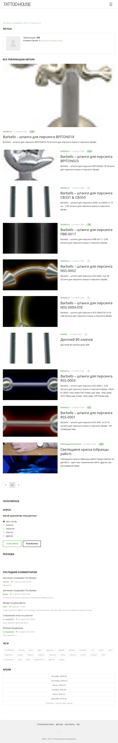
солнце (94, 654)
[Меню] (110, 4)
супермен (8, 659)
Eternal (9, 532)
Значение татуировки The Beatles (19, 578)
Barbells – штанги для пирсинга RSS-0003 (86, 378)
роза (63, 654)
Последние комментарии (52, 40)
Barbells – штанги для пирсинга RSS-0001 (86, 414)
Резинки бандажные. (13, 628)
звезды (72, 650)
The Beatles (9, 650)
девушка (50, 650)
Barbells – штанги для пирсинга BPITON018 (38, 136)
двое (40, 650)
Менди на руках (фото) (14, 602)
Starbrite (10, 528)
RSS (78, 724)
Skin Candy (11, 521)
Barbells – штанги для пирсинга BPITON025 (86, 158)
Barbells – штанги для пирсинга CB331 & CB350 (86, 195)
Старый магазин (45, 724)
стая (103, 654)
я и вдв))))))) (8, 619)
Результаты (32, 543)
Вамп (5, 594)
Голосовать (12, 543)
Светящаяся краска (70, 444)
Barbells (7, 131)
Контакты (70, 724)
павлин (30, 654)
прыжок (52, 654)
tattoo (6, 581)
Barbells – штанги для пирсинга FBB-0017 (86, 231)
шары (61, 659)
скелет (83, 654)
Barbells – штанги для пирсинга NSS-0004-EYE (86, 305)
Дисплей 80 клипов (76, 339)
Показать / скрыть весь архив (59, 703)
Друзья (59, 724)
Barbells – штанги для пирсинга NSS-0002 (86, 268)
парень (41, 654)
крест (101, 650)
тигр (20, 659)
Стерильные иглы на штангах (18, 615)
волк (31, 650)
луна (110, 650)
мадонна (8, 654)
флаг (28, 659)
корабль (83, 650)
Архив (63, 334)
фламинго (39, 659)
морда (20, 654)
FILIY (5, 606)
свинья (73, 654)
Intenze (9, 525)
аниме (21, 650)
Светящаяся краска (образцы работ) (84, 451)
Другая (9, 536)
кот (92, 650)
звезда (61, 650)
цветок (51, 659)
